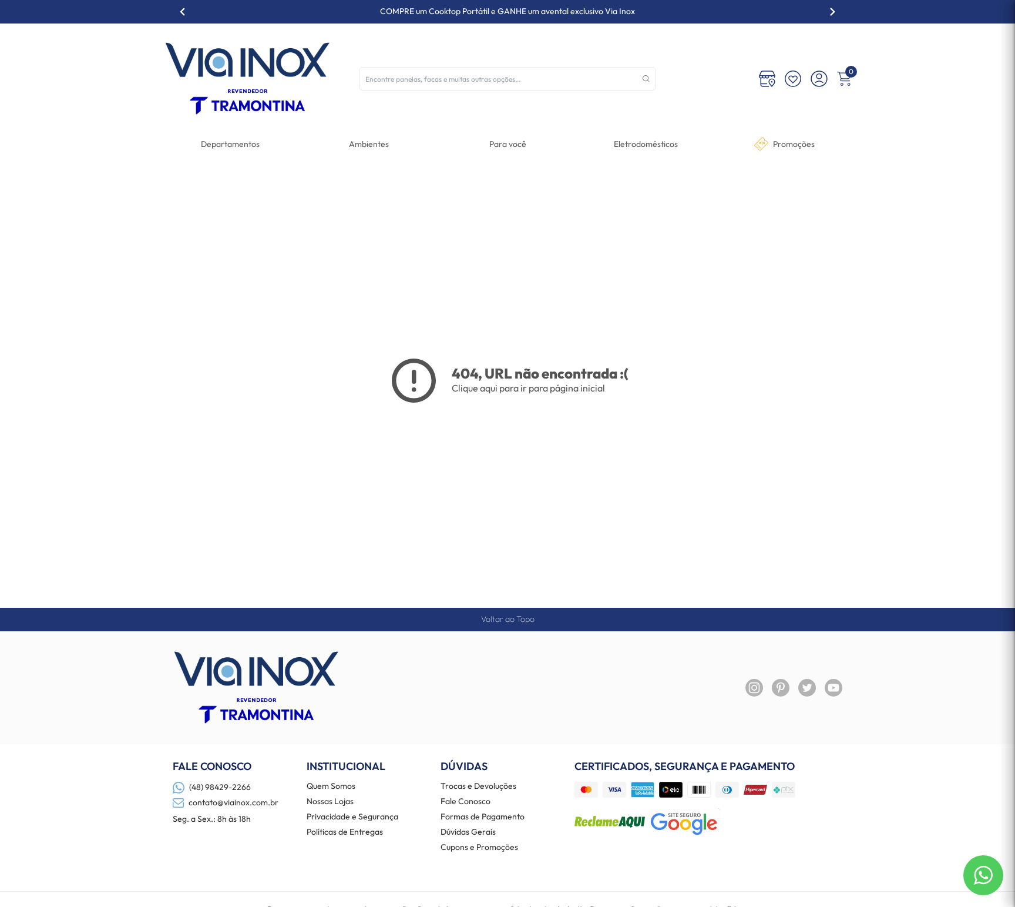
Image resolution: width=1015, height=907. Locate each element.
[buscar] (646, 79)
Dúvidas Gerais (468, 832)
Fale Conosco (465, 801)
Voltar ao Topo (508, 619)
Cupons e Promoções (479, 847)
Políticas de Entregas (345, 832)
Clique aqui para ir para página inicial (528, 388)
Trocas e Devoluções (478, 786)
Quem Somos (331, 786)
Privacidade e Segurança (352, 817)
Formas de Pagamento (483, 817)
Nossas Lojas (330, 801)
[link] (645, 144)
